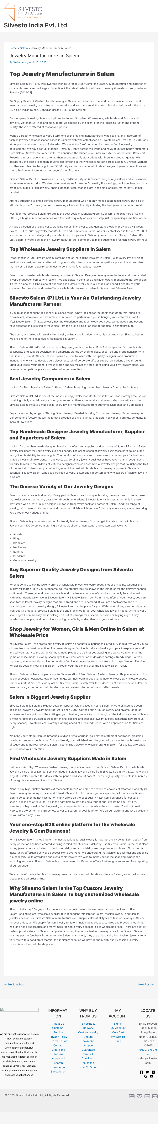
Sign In (118, 1023)
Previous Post (14, 984)
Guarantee (88, 1049)
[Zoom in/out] (5, 1115)
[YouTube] (151, 1076)
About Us (58, 1023)
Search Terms (58, 1041)
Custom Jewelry (88, 1032)
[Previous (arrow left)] (5, 1121)
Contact (58, 1045)
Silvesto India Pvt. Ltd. (36, 25)
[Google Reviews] (145, 1076)
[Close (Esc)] (40, 1115)
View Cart (118, 1032)
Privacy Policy (58, 1036)
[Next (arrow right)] (17, 1121)
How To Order (88, 1067)
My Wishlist (118, 1036)
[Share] (28, 1115)
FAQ (118, 1041)
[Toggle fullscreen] (17, 1115)
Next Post (146, 984)
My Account (118, 1027)
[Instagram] (153, 1072)
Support (88, 1045)
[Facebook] (141, 1072)
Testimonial (88, 1062)
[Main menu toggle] (150, 15)
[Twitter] (147, 1072)
